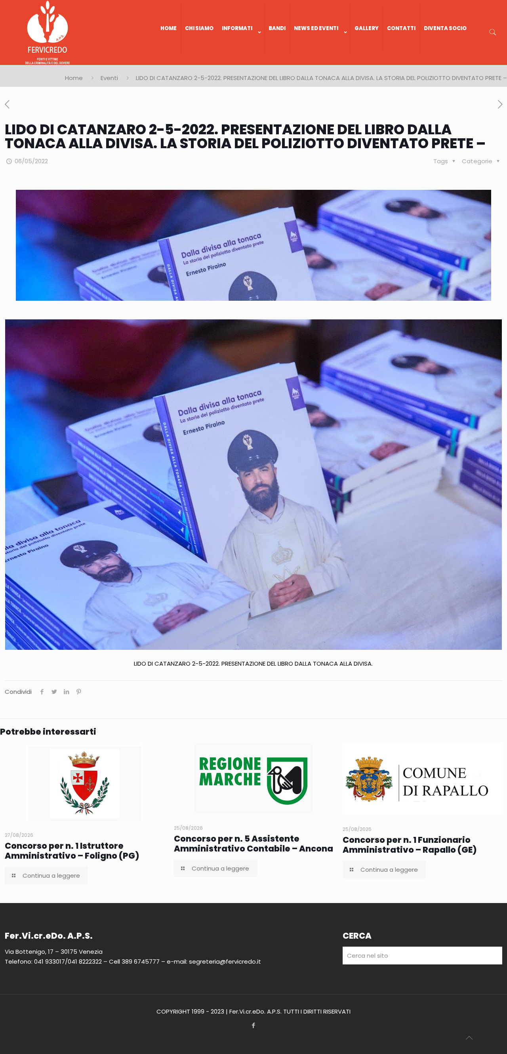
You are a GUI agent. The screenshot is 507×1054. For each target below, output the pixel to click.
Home (74, 78)
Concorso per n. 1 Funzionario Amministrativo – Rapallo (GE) (410, 844)
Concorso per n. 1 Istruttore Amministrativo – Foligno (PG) (72, 850)
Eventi (109, 78)
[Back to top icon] (469, 1037)
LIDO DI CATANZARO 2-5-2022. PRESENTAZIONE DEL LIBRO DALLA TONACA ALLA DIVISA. (253, 663)
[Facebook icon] (254, 1025)
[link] (241, 61)
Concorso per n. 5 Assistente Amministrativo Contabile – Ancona (253, 843)
